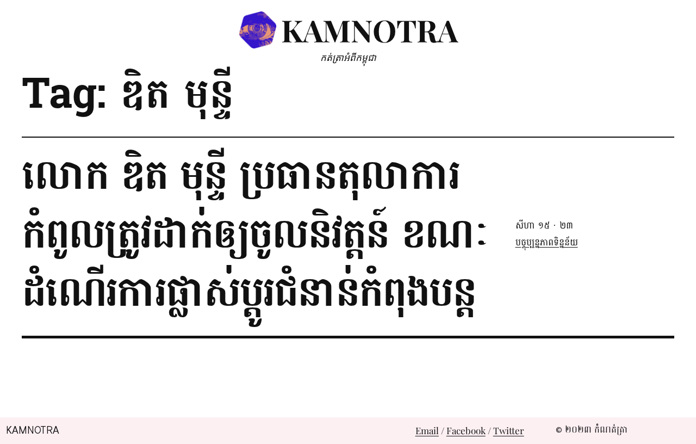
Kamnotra (369, 29)
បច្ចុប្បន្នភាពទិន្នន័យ (546, 242)
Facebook (466, 430)
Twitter (508, 430)
